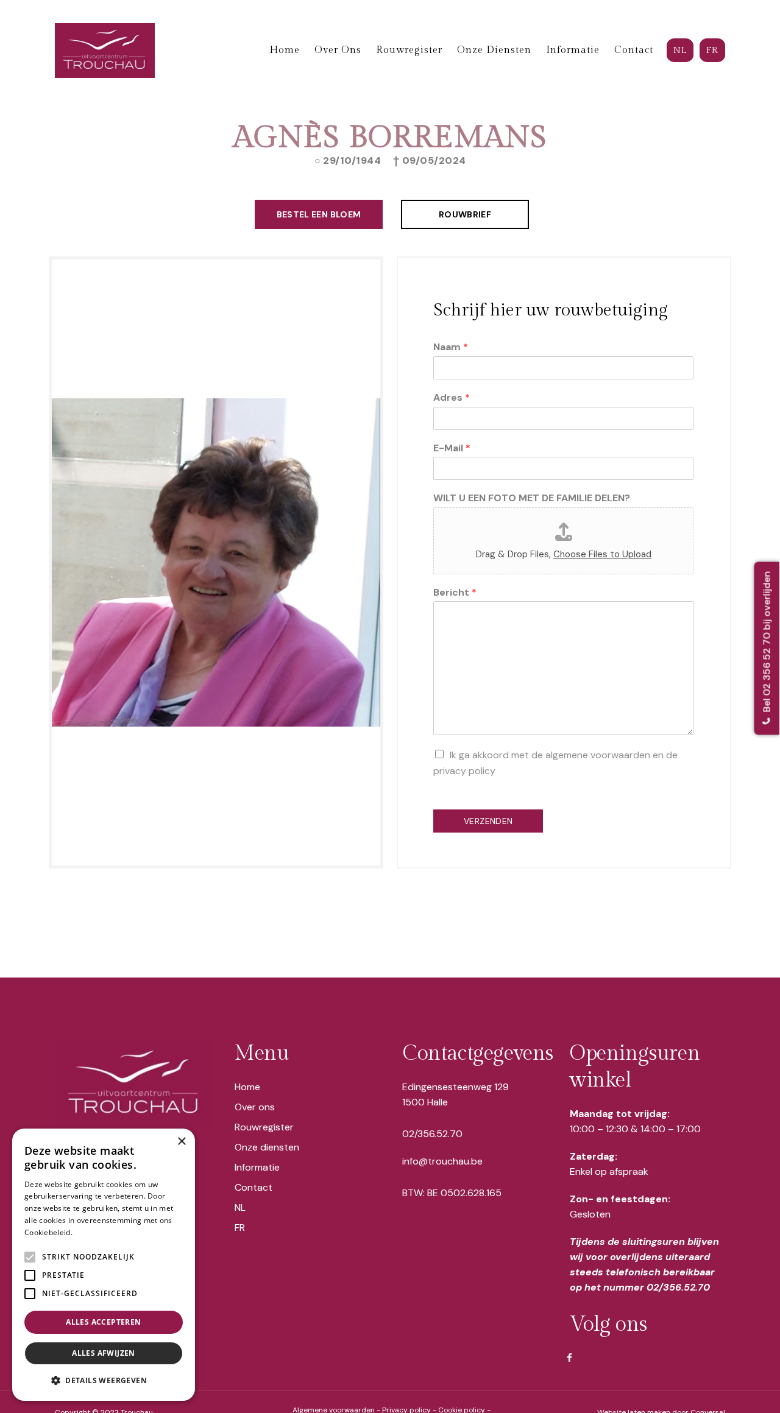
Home (247, 1086)
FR (240, 1227)
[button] (103, 1381)
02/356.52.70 (432, 1133)
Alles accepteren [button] (103, 1322)
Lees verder (95, 1232)
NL (240, 1207)
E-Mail (451, 448)
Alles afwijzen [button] (103, 1353)
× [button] (181, 1141)
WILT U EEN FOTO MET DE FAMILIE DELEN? (531, 498)
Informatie (257, 1167)
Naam (450, 347)
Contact (253, 1187)
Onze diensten (267, 1147)
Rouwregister (264, 1127)
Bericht (455, 593)
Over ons (255, 1107)
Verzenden (488, 821)
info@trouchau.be (442, 1161)
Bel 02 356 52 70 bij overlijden (766, 643)
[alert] (103, 1265)
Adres (451, 398)
